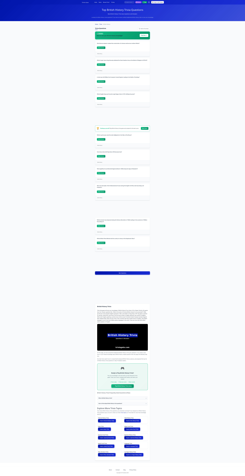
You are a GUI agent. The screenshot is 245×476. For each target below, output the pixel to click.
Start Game (144, 128)
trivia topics (123, 412)
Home (95, 2)
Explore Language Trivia (132, 446)
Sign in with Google (158, 2)
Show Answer (101, 47)
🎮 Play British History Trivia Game (122, 386)
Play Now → (144, 35)
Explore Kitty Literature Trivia (107, 454)
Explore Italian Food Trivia (132, 429)
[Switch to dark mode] (149, 2)
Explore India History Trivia (132, 420)
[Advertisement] (87, 42)
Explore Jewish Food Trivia (106, 446)
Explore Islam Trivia (104, 429)
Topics (100, 2)
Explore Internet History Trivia (107, 420)
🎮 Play (144, 2)
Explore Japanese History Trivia (133, 437)
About (110, 470)
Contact (118, 470)
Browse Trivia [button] (106, 2)
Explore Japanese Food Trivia (107, 437)
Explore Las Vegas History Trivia (134, 454)
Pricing (112, 2)
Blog (124, 470)
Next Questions (122, 273)
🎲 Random (138, 2)
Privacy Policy (132, 470)
